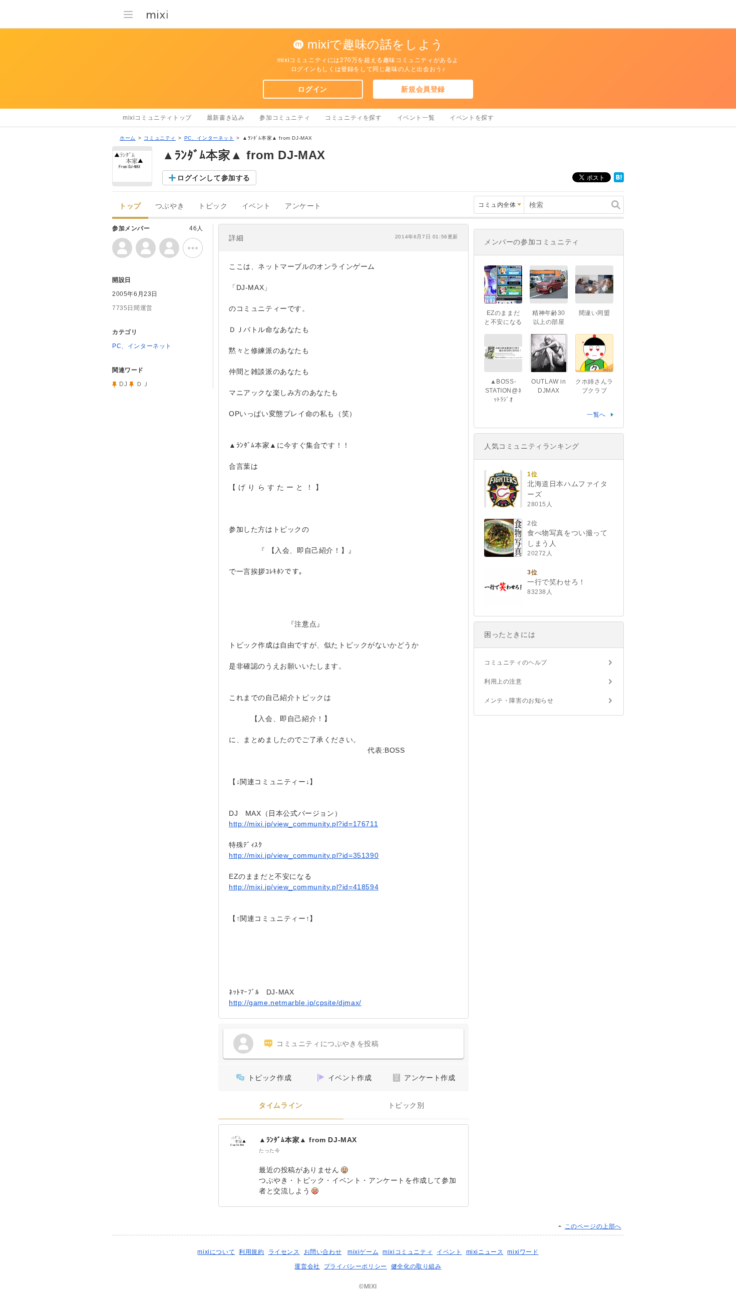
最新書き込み (226, 117)
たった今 (269, 1150)
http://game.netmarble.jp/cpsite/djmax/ (295, 1003)
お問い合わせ (323, 1251)
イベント (256, 206)
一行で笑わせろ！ (556, 582)
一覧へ (596, 414)
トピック (212, 206)
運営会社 (306, 1266)
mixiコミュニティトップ (157, 117)
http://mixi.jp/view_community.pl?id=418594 (304, 887)
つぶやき (169, 206)
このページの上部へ (593, 1226)
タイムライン (281, 1105)
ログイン (312, 89)
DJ (123, 384)
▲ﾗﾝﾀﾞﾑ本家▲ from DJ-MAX (308, 1140)
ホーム (128, 138)
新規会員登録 (423, 89)
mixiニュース (485, 1251)
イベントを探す (472, 117)
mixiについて (216, 1251)
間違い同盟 (594, 312)
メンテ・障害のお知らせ (519, 700)
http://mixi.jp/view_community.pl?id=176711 (303, 824)
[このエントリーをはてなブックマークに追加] (619, 180)
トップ (130, 206)
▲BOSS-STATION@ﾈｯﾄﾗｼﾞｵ (503, 390)
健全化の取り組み (416, 1266)
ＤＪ (142, 384)
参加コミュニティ (284, 117)
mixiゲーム (363, 1251)
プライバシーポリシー (355, 1266)
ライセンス (284, 1251)
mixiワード (522, 1251)
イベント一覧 (416, 117)
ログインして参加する (213, 178)
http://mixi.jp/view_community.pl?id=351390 (304, 855)
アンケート (303, 206)
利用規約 (251, 1251)
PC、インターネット (209, 138)
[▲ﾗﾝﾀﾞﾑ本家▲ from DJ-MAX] (239, 1145)
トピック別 (406, 1105)
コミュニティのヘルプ (515, 662)
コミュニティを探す (353, 117)
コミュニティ (160, 138)
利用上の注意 (503, 681)
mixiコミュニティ (408, 1251)
